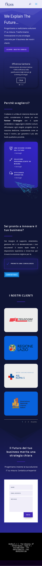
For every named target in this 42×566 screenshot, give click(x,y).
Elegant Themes (17, 563)
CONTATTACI (12, 275)
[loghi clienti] (21, 331)
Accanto (34, 422)
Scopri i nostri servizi (17, 49)
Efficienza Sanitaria (21, 64)
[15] (21, 415)
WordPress (33, 563)
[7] (21, 359)
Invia (28, 515)
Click (21, 80)
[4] (21, 387)
